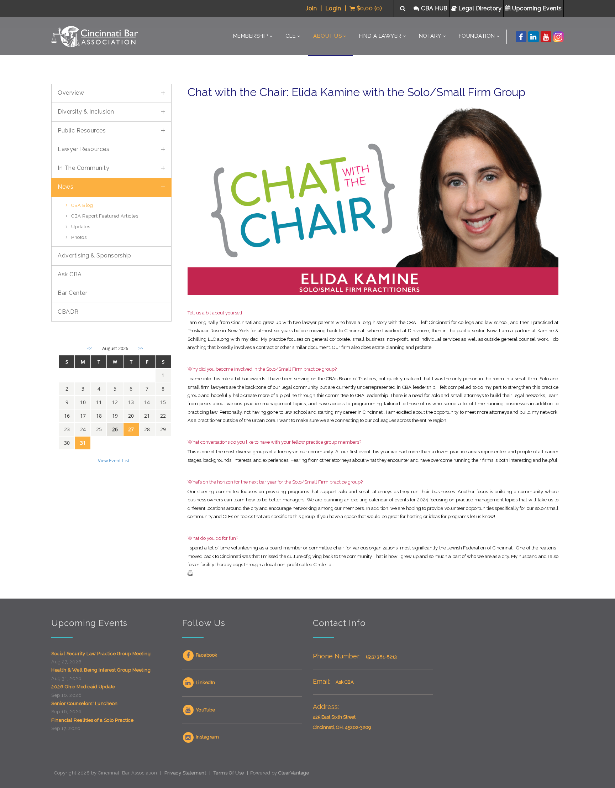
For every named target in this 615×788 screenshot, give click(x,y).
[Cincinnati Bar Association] (95, 36)
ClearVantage (293, 773)
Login (333, 8)
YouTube (204, 710)
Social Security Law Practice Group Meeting (101, 653)
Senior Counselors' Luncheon (84, 703)
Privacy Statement (185, 773)
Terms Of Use (229, 773)
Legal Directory (480, 8)
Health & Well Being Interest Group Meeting (101, 670)
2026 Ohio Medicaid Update (83, 686)
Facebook (205, 655)
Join (311, 8)
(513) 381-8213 (381, 656)
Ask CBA (345, 682)
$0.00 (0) (368, 8)
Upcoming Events (537, 8)
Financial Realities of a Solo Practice (92, 720)
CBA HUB (435, 8)
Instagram (206, 737)
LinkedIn (204, 682)
